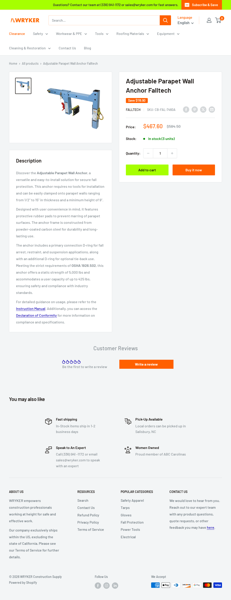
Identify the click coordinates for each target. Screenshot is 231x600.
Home (13, 63)
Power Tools (130, 529)
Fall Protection (132, 522)
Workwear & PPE (69, 33)
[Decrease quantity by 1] (148, 153)
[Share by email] (212, 109)
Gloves (126, 515)
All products (30, 63)
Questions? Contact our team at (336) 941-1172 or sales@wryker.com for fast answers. (115, 5)
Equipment (166, 33)
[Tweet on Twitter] (203, 109)
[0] (218, 20)
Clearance (17, 33)
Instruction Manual (30, 308)
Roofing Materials (130, 33)
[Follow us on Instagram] (106, 585)
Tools (99, 33)
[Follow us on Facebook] (98, 585)
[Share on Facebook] (186, 109)
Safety (38, 33)
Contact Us (67, 48)
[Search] (165, 20)
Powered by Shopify (23, 582)
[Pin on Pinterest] (195, 109)
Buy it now (193, 170)
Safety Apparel (132, 500)
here (210, 527)
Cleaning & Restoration (27, 48)
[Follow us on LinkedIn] (115, 585)
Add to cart (147, 170)
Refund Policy (88, 515)
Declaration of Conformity (36, 315)
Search (82, 500)
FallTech (133, 110)
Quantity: (133, 153)
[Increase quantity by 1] (172, 153)
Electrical (128, 537)
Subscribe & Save (205, 5)
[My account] (209, 20)
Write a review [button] (146, 364)
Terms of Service (90, 529)
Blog (87, 48)
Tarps (125, 507)
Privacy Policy (88, 522)
